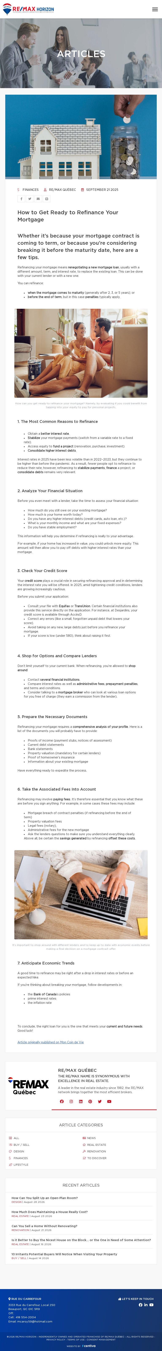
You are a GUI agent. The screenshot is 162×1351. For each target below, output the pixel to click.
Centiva (89, 1345)
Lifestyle (20, 1165)
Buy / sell (21, 1145)
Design (18, 1151)
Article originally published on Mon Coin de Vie (51, 1042)
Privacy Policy (55, 1340)
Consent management (101, 1340)
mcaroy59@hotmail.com (34, 1321)
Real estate (96, 1145)
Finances (30, 190)
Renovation (96, 1151)
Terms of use (76, 1340)
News (91, 1138)
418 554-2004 (26, 1317)
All (16, 1138)
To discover (96, 1158)
